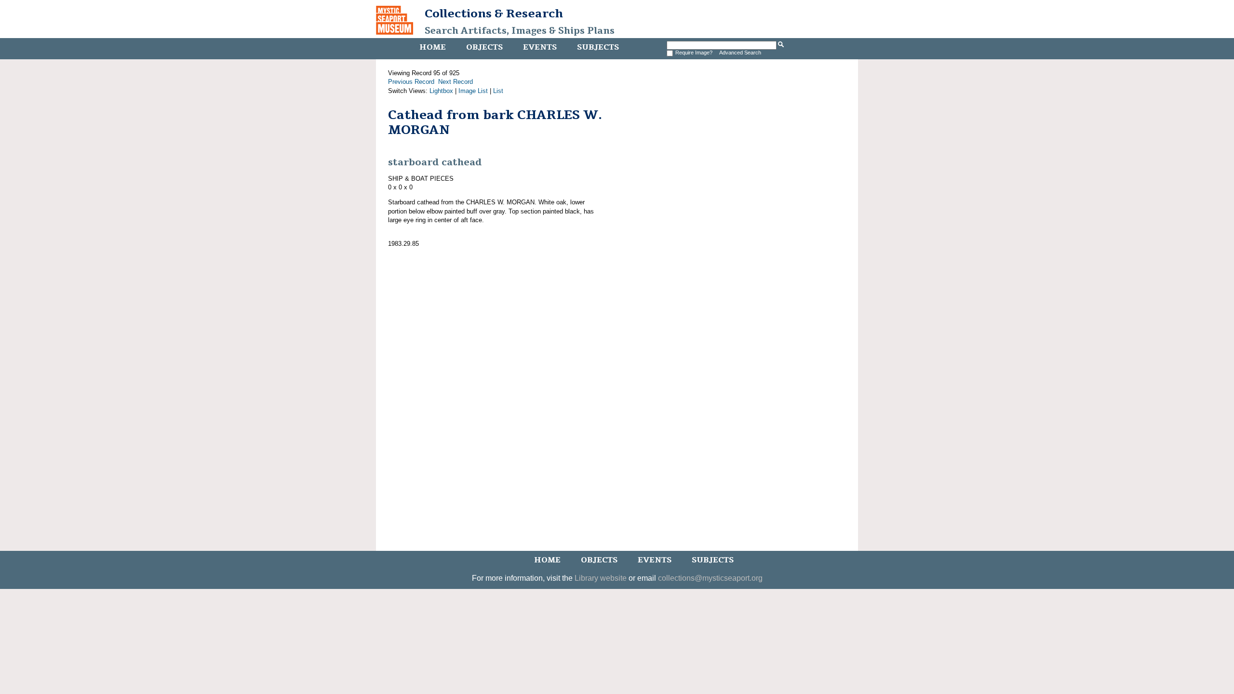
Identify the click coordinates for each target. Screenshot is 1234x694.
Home (432, 47)
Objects (484, 47)
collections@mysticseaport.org (710, 578)
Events (540, 47)
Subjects (598, 47)
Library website (601, 578)
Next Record (455, 81)
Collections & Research (494, 13)
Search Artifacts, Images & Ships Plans (520, 31)
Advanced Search (740, 52)
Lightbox (441, 90)
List (498, 90)
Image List (473, 90)
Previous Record (411, 81)
